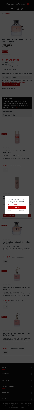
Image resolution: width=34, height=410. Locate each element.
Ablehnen (9, 210)
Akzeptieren (17, 207)
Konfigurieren (21, 210)
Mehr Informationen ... (13, 204)
